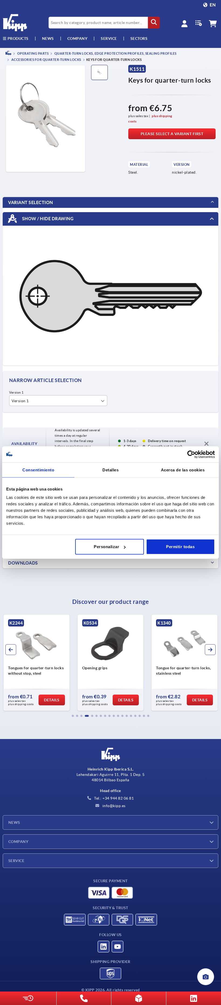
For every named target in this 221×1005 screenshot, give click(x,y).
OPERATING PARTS (32, 53)
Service (16, 861)
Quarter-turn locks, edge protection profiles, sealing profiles (115, 53)
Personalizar (106, 546)
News (14, 822)
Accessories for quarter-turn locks (46, 60)
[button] (73, 716)
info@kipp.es (113, 806)
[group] (37, 663)
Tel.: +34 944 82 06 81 (113, 798)
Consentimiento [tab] (38, 469)
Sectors (139, 38)
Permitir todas (180, 546)
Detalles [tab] (110, 469)
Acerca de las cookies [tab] (183, 469)
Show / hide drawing (47, 218)
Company (77, 38)
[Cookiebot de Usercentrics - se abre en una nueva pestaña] (191, 454)
